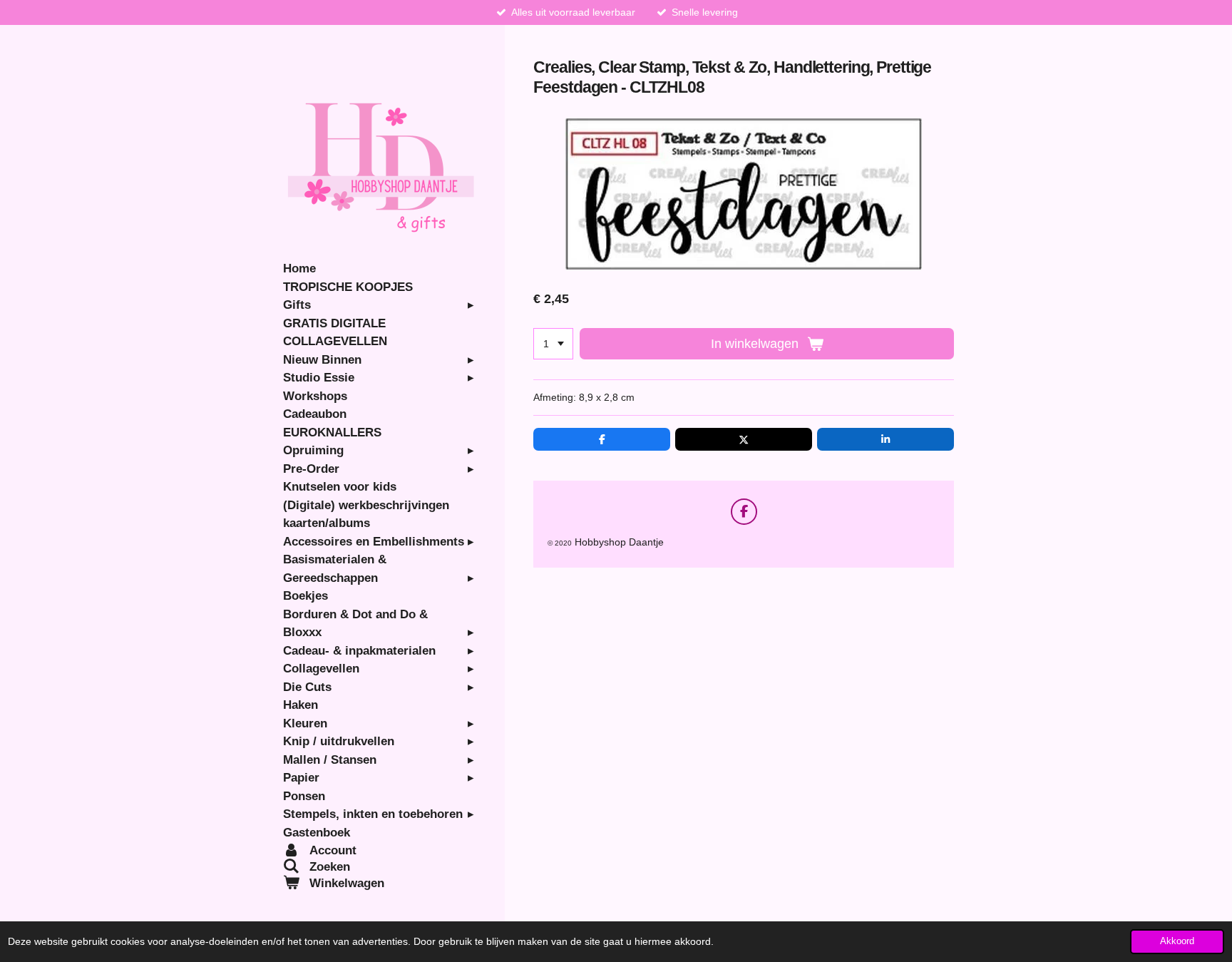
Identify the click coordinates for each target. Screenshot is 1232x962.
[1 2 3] (553, 343)
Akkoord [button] (1177, 941)
